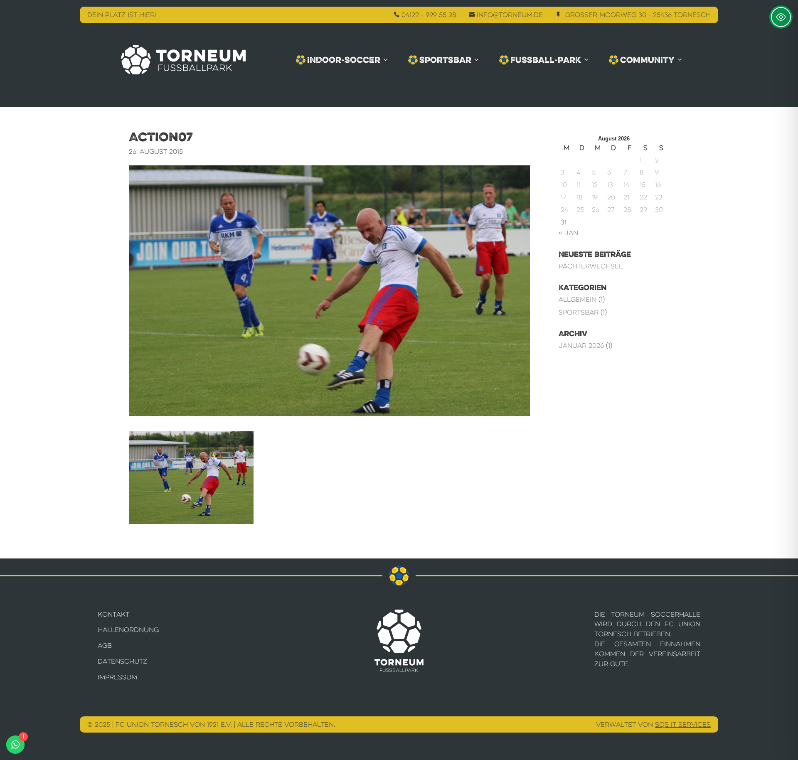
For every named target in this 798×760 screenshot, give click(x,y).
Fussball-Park (545, 59)
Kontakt (113, 614)
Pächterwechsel (591, 266)
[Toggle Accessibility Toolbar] (781, 17)
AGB (105, 645)
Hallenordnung (128, 630)
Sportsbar (445, 59)
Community (647, 59)
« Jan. (569, 233)
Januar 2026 (581, 345)
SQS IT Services (683, 724)
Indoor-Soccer (343, 59)
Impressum (117, 677)
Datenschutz (122, 661)
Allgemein (577, 299)
